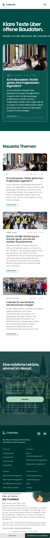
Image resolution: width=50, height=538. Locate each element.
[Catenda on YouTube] (45, 433)
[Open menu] (45, 4)
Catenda (12, 433)
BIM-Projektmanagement (12, 480)
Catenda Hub (8, 453)
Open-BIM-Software (11, 488)
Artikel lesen (13, 116)
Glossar (29, 488)
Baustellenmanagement (35, 464)
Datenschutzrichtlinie (13, 393)
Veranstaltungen (33, 480)
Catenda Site (8, 457)
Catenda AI (7, 465)
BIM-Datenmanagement (12, 476)
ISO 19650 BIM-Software (12, 484)
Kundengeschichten (34, 476)
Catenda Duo (8, 461)
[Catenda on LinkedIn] (39, 433)
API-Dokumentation (34, 491)
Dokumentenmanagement (36, 460)
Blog (28, 484)
